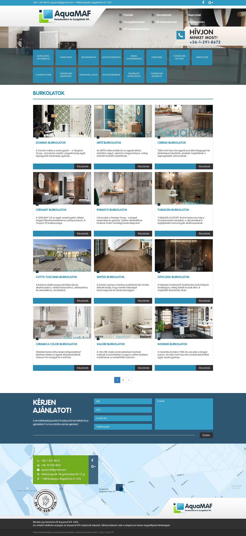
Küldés (206, 435)
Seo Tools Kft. (107, 532)
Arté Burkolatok (109, 142)
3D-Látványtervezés (136, 29)
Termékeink (163, 15)
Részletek (82, 166)
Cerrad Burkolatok (172, 142)
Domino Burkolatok (51, 142)
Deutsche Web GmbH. (86, 532)
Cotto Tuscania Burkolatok (56, 277)
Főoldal (128, 15)
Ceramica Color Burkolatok (56, 344)
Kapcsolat (195, 15)
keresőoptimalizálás (63, 532)
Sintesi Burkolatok (110, 277)
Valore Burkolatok (111, 344)
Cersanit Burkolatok (51, 210)
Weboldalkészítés (42, 532)
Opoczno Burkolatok (173, 277)
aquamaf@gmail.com (62, 2)
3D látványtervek (166, 22)
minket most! (205, 36)
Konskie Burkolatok (172, 344)
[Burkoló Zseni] (45, 500)
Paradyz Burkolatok (112, 210)
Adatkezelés (197, 22)
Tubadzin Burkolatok (173, 210)
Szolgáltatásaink (134, 22)
